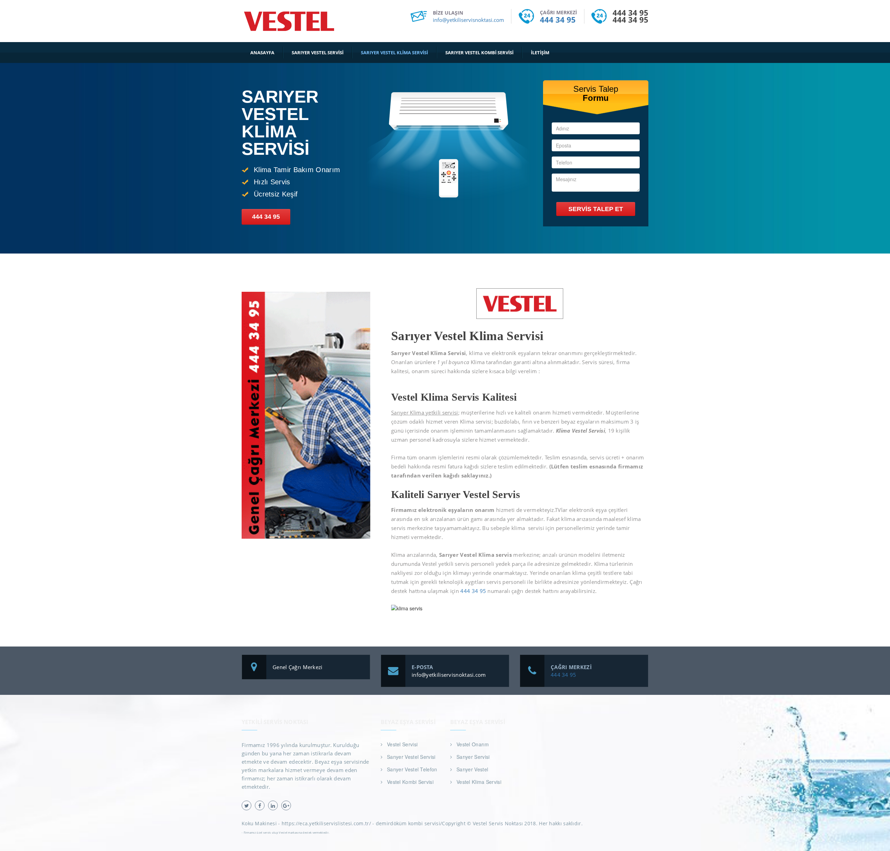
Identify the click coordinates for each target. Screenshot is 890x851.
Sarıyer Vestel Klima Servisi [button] (394, 52)
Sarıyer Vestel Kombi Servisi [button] (479, 52)
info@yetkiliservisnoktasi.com (468, 19)
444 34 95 (558, 19)
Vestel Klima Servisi (478, 781)
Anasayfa (262, 52)
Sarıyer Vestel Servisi (411, 756)
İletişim (540, 52)
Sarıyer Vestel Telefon (412, 769)
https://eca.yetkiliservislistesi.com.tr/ (326, 823)
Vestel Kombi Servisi (410, 781)
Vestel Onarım (472, 744)
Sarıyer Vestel (472, 769)
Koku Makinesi (259, 823)
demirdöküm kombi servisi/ (409, 823)
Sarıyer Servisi (473, 756)
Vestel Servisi (402, 744)
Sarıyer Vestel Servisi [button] (317, 52)
